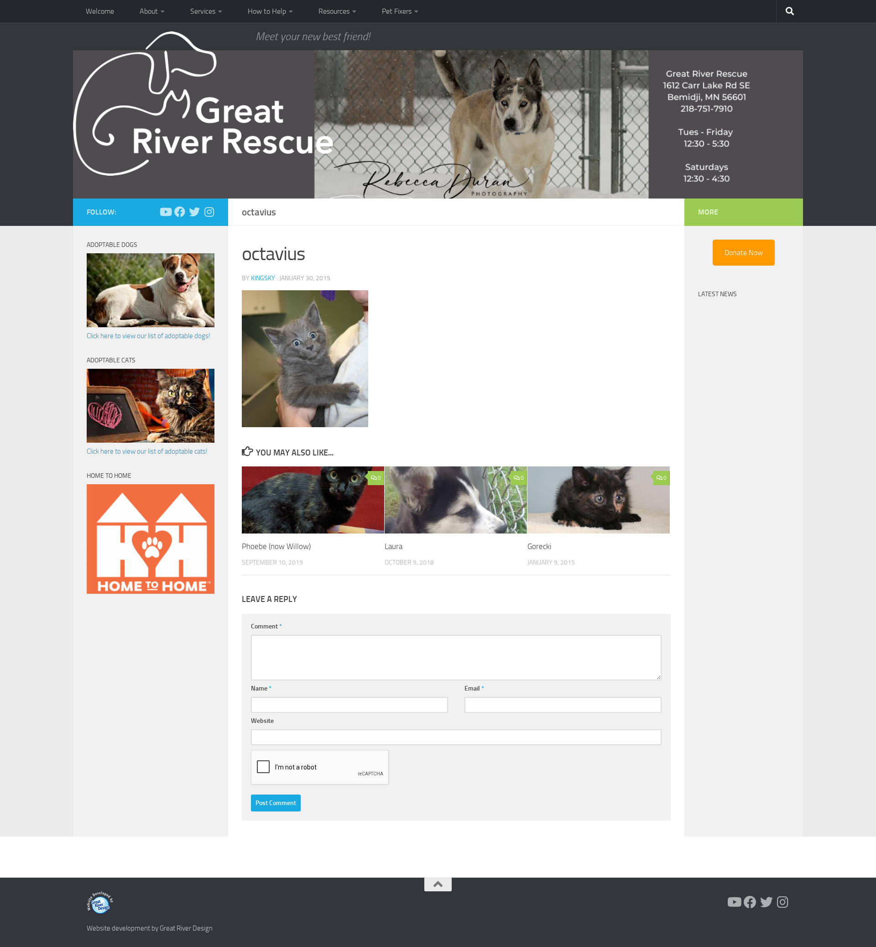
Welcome (100, 11)
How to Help (267, 11)
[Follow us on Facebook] (179, 211)
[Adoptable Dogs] (150, 325)
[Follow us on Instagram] (208, 211)
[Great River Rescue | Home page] (203, 103)
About (149, 11)
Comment (266, 626)
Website (262, 721)
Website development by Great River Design (150, 928)
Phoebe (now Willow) (276, 546)
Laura (393, 546)
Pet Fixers (397, 11)
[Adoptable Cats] (150, 440)
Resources (333, 11)
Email (474, 688)
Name (261, 688)
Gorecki (539, 546)
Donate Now (744, 252)
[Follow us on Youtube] (165, 211)
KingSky (263, 278)
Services (202, 11)
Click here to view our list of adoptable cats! (147, 451)
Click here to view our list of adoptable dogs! (148, 336)
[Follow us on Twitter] (194, 211)
